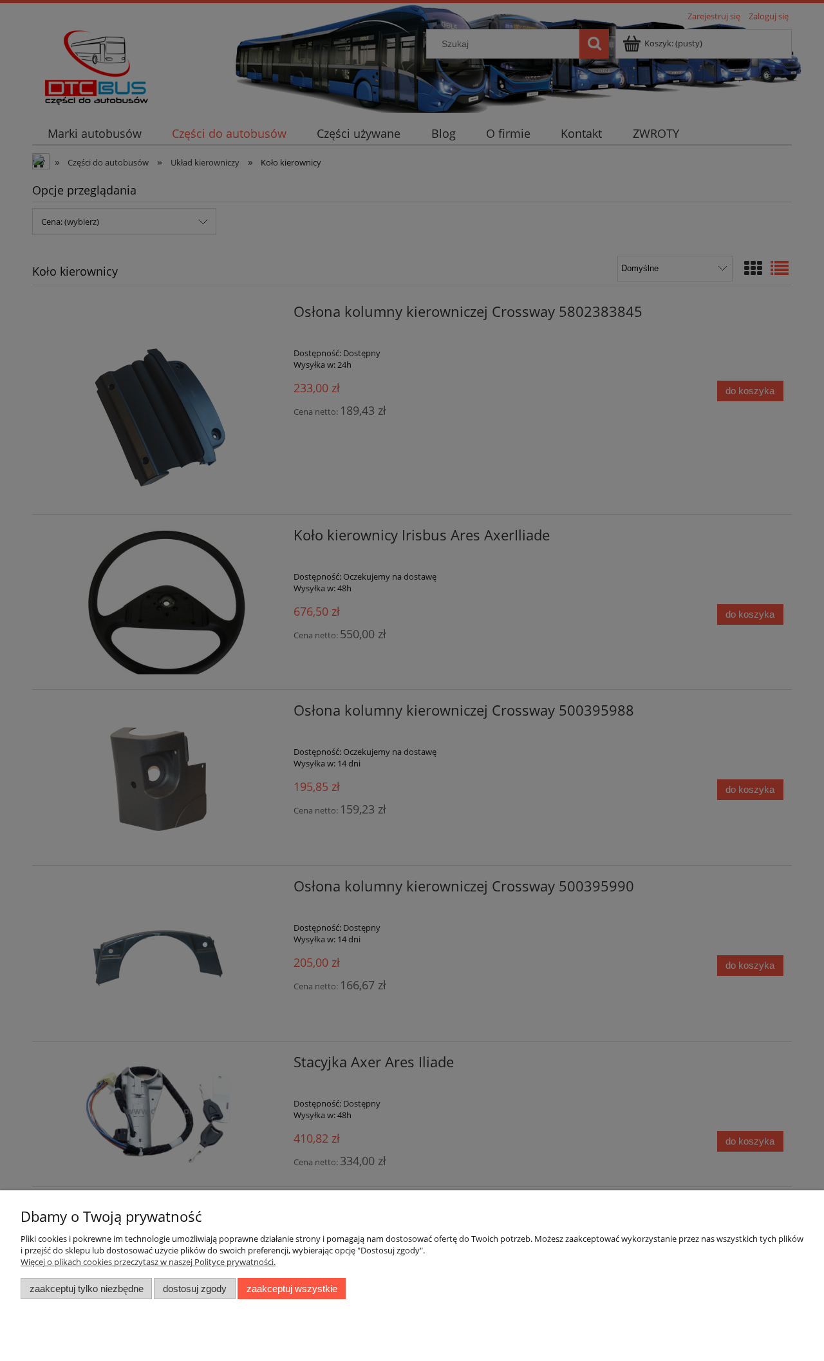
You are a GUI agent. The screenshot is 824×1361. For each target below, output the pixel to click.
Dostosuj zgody (195, 1288)
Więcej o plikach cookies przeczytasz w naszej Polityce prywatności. (148, 1262)
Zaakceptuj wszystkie (292, 1288)
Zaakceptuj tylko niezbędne (87, 1288)
